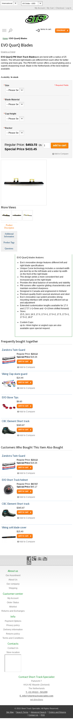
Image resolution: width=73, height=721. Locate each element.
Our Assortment (13, 575)
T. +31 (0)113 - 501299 (36, 692)
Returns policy (13, 634)
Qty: (40, 145)
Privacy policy (13, 625)
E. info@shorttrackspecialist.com (36, 696)
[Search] (10, 30)
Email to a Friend (8, 52)
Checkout (60, 8)
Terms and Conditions (13, 638)
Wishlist (13, 606)
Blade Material (11, 99)
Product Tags (9, 242)
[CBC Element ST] (9, 431)
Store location (13, 652)
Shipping (13, 588)
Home (5, 38)
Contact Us (13, 648)
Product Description (9, 226)
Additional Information (9, 235)
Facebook (29, 558)
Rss (29, 563)
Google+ (34, 558)
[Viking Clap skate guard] (9, 383)
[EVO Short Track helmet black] (9, 490)
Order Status (13, 602)
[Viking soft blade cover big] (9, 537)
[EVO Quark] (24, 161)
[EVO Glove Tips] (9, 407)
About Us (13, 579)
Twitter (39, 558)
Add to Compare (61, 154)
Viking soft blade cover (14, 527)
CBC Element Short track (15, 421)
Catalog (4, 30)
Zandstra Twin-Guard (13, 349)
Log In (68, 8)
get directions (36, 699)
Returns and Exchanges (13, 611)
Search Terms (22, 712)
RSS (43, 715)
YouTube (45, 558)
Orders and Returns (57, 712)
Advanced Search (38, 712)
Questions (9, 248)
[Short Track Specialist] (36, 19)
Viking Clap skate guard (14, 374)
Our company (13, 584)
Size (6, 85)
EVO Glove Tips (10, 397)
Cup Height (10, 114)
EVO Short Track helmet (15, 479)
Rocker (8, 128)
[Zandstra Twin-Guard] (9, 360)
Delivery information (13, 629)
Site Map (10, 712)
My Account (40, 8)
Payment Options (13, 621)
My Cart (50, 8)
